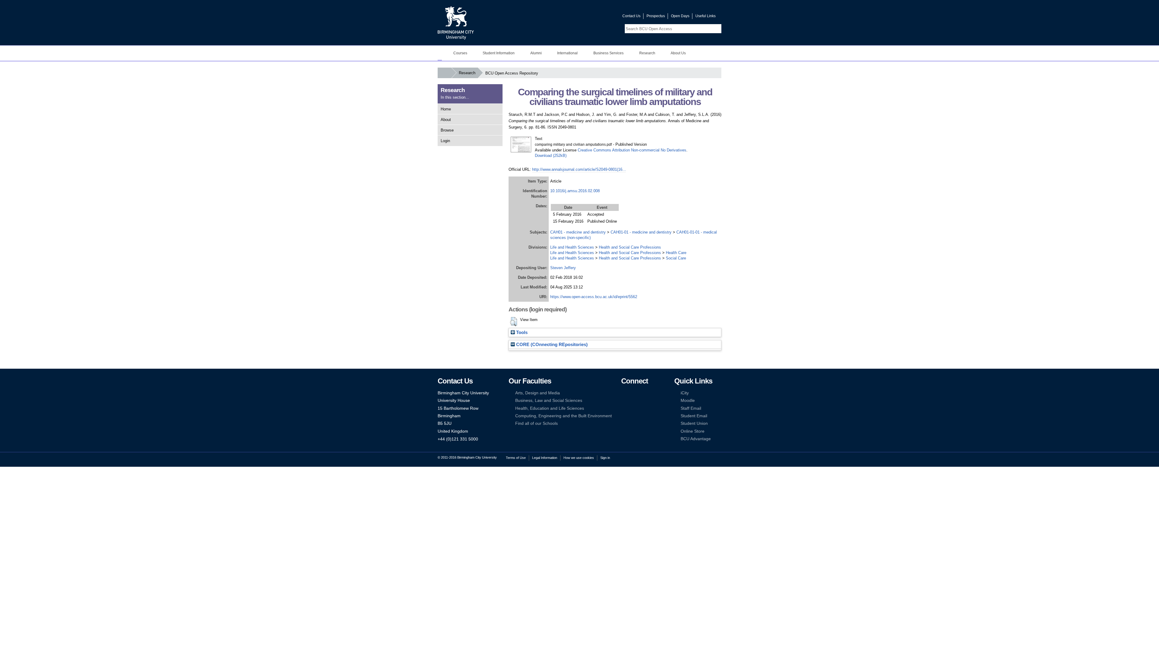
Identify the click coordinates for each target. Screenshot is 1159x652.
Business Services (608, 53)
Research (647, 53)
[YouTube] (642, 393)
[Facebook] (624, 393)
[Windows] (642, 415)
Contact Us (631, 16)
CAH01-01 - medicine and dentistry (641, 232)
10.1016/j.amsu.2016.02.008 (575, 191)
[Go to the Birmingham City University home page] (456, 23)
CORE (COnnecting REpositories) (551, 344)
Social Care (676, 258)
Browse (447, 130)
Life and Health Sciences (572, 247)
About (446, 119)
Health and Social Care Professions (630, 247)
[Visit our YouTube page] (603, 17)
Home (446, 109)
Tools (521, 332)
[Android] (633, 415)
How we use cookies (579, 458)
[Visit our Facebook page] (589, 17)
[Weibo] (624, 408)
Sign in (605, 458)
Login (445, 140)
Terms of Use (516, 458)
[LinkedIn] (624, 400)
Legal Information (544, 458)
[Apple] (624, 415)
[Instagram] (633, 400)
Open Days (680, 16)
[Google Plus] (642, 400)
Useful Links (705, 16)
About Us (678, 53)
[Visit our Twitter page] (596, 17)
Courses (460, 53)
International (567, 53)
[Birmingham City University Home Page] (440, 53)
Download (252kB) (551, 155)
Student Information (499, 53)
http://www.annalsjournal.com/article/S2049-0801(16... (579, 169)
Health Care (676, 252)
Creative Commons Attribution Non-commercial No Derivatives (632, 150)
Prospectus (656, 16)
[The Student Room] (642, 408)
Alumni (536, 53)
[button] (513, 321)
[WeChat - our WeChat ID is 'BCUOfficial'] (633, 408)
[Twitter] (633, 393)
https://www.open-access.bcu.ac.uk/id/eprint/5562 (593, 296)
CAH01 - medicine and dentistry (578, 232)
